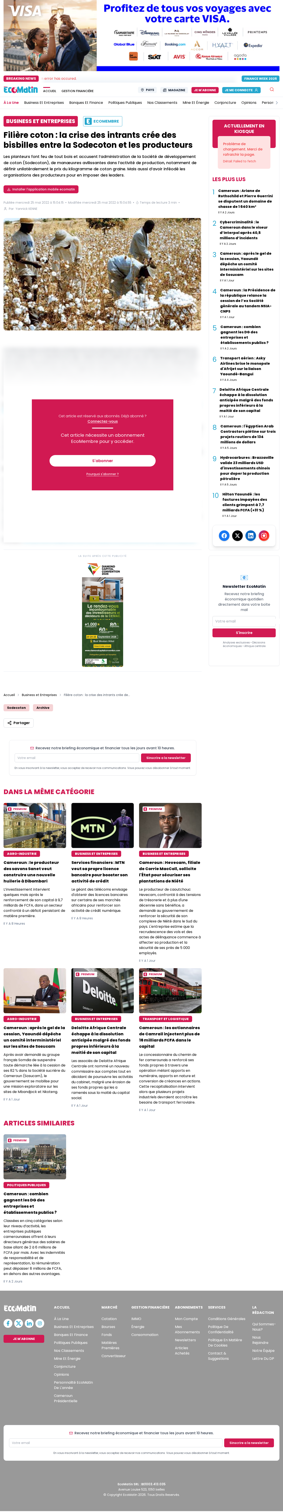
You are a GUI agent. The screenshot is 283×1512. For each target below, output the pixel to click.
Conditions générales (226, 1318)
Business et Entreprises (39, 695)
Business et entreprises (74, 1326)
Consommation (144, 1334)
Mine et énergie (67, 1358)
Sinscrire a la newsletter (165, 758)
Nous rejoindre (260, 1340)
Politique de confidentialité (220, 1329)
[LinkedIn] (250, 535)
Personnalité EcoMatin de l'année (73, 1385)
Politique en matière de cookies (225, 1342)
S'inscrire (244, 632)
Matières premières (110, 1345)
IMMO (136, 1318)
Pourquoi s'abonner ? (102, 474)
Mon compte (186, 1318)
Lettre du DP (263, 1358)
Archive (43, 708)
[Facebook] (224, 535)
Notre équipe (263, 1350)
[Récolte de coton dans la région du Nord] (103, 274)
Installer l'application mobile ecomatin (43, 189)
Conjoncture (65, 1366)
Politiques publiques (71, 1342)
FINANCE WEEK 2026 (260, 78)
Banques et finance (71, 1334)
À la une (61, 1318)
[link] (103, 614)
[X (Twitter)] (237, 535)
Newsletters (185, 1340)
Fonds (106, 1334)
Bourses (108, 1326)
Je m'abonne (205, 90)
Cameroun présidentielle (65, 1398)
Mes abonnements (187, 1329)
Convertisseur (113, 1355)
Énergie (137, 1326)
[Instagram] (264, 535)
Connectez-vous (103, 421)
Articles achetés (182, 1350)
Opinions (61, 1374)
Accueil (9, 695)
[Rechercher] (271, 89)
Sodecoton (16, 708)
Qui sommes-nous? (264, 1327)
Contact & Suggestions (218, 1356)
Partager (21, 722)
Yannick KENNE (26, 209)
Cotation (109, 1318)
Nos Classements (69, 1350)
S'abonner (102, 460)
